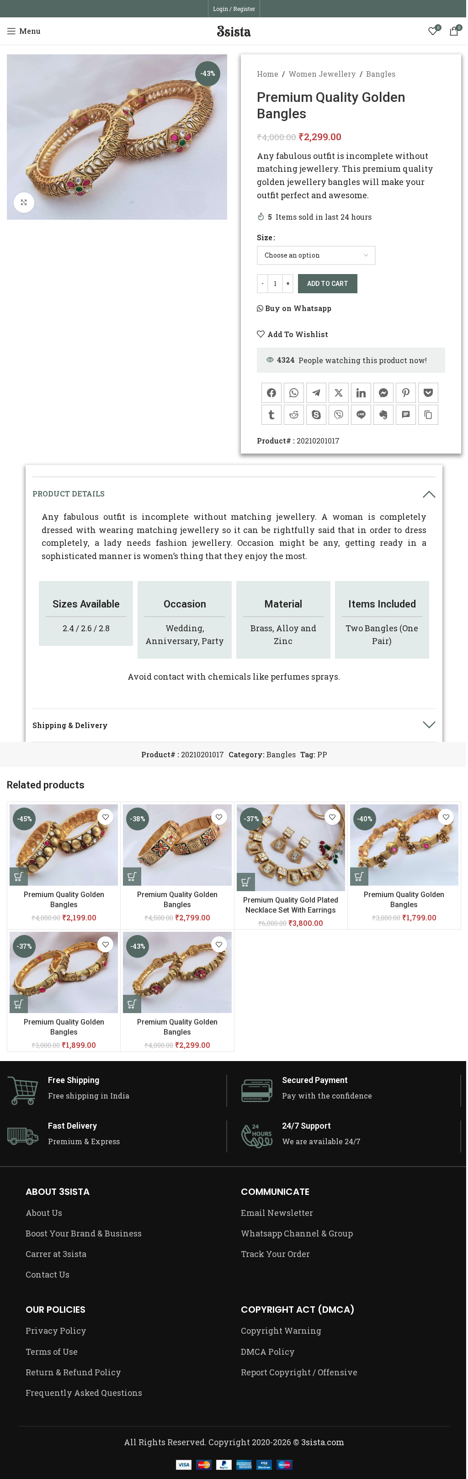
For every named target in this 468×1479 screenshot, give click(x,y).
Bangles (380, 74)
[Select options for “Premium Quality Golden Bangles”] (19, 876)
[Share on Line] (361, 415)
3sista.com (322, 1442)
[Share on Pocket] (428, 393)
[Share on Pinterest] (406, 393)
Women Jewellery (322, 74)
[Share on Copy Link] (428, 415)
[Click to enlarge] (24, 202)
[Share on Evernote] (383, 415)
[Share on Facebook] (271, 393)
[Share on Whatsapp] (294, 393)
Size (264, 237)
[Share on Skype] (316, 415)
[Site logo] (234, 30)
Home (267, 74)
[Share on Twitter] (339, 393)
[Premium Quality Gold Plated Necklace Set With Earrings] (291, 847)
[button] (246, 882)
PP (322, 754)
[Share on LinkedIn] (361, 393)
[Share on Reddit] (294, 415)
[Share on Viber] (339, 415)
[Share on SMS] (406, 415)
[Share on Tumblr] (271, 415)
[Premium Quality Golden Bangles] (64, 845)
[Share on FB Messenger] (383, 393)
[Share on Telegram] (316, 393)
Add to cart (327, 283)
